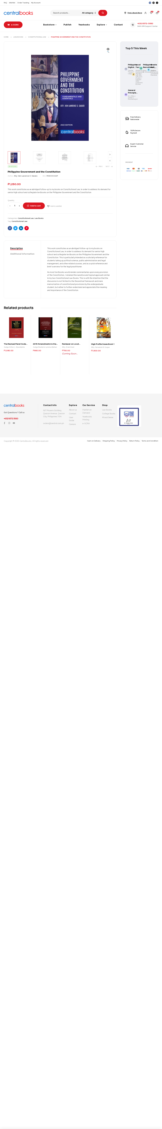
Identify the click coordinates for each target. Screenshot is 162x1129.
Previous (110, 161)
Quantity (11, 200)
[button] (108, 50)
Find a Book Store (135, 13)
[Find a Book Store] (125, 13)
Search (102, 13)
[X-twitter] (157, 3)
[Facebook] (150, 3)
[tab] (22, 248)
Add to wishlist (56, 206)
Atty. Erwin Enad (68, 347)
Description (16, 248)
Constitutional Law (37, 37)
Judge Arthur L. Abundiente (14, 347)
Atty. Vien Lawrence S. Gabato (25, 176)
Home (6, 37)
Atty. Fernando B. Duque (100, 347)
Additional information (22, 254)
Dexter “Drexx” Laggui (131, 72)
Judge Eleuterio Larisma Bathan (45, 347)
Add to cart (35, 206)
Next (110, 154)
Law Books (18, 37)
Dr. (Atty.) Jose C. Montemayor (133, 97)
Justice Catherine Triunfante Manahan (154, 73)
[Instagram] (153, 3)
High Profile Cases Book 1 (102, 344)
